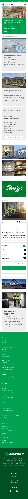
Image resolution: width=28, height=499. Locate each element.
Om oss (4, 335)
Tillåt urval (14, 272)
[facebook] (11, 491)
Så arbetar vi (5, 383)
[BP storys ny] (14, 181)
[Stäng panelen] (25, 222)
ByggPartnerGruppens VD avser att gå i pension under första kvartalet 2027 (13, 117)
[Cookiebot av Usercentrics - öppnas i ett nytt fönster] (17, 222)
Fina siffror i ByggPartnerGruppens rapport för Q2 (12, 56)
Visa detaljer (21, 263)
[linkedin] (17, 491)
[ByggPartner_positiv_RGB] (8, 4)
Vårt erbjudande (6, 360)
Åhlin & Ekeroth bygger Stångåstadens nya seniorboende (13, 131)
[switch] (24, 250)
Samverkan (5, 374)
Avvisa (14, 275)
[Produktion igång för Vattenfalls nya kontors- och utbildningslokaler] (14, 80)
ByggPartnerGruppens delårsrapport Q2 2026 (13, 111)
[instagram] (14, 491)
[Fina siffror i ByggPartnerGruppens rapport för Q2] (14, 45)
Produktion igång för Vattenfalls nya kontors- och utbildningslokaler (12, 91)
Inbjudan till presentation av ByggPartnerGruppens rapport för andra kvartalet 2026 (12, 124)
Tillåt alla (14, 268)
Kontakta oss (5, 424)
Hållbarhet (4, 406)
